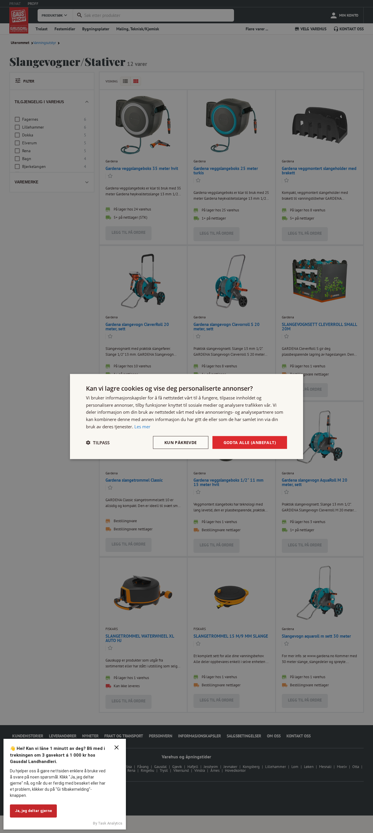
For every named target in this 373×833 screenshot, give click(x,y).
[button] (98, 442)
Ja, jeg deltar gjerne (33, 811)
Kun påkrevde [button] (180, 442)
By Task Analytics (107, 823)
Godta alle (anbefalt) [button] (250, 442)
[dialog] (186, 416)
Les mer (142, 426)
